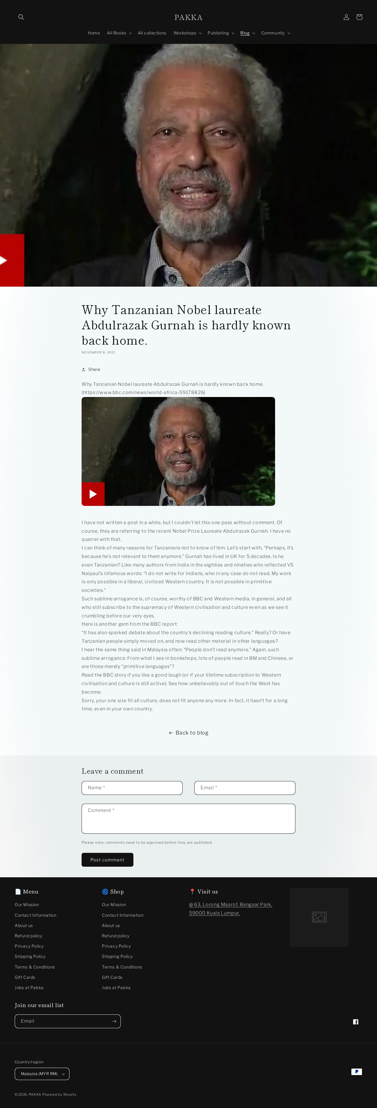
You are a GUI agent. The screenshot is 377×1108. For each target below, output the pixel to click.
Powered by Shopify (59, 1094)
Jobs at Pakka (29, 987)
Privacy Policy (29, 945)
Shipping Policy (30, 956)
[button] (21, 17)
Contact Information (35, 915)
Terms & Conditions (35, 966)
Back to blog (192, 733)
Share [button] (94, 369)
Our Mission (27, 904)
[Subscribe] (114, 1021)
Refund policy (28, 935)
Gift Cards (25, 977)
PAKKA (35, 1094)
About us (24, 925)
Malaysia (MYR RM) (39, 1073)
